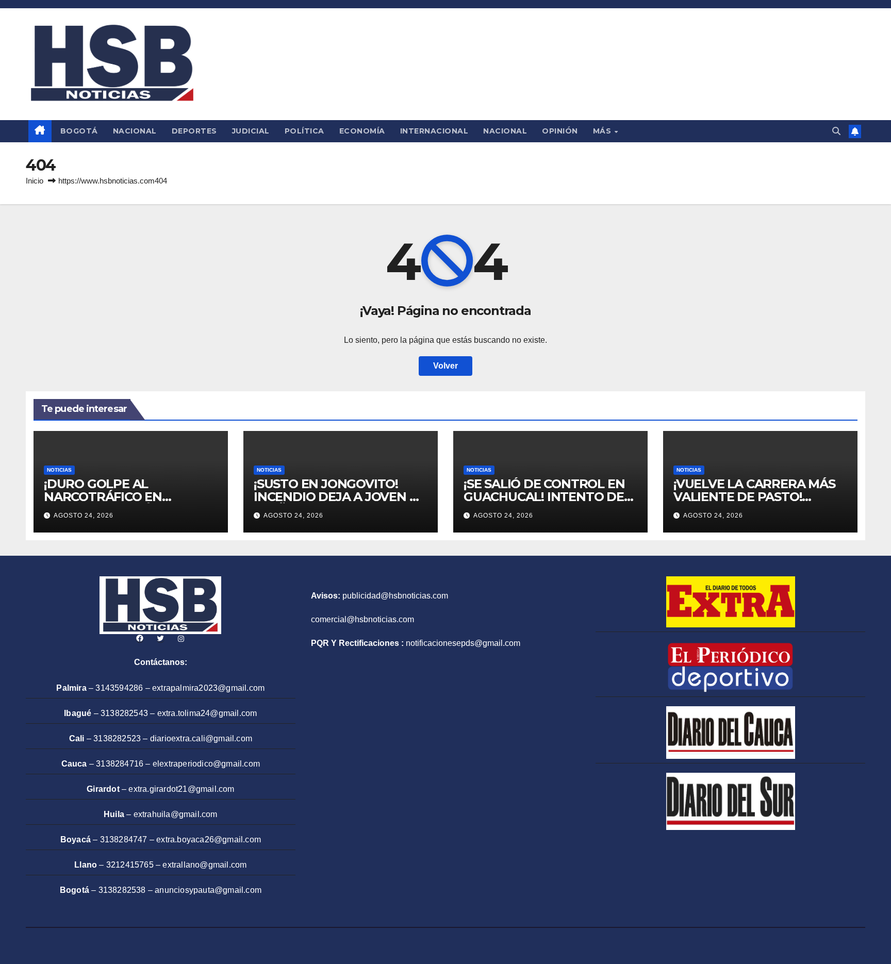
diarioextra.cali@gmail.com (201, 738)
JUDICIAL (251, 131)
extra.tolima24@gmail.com (207, 713)
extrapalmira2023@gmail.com (208, 688)
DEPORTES (194, 131)
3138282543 (124, 713)
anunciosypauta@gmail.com (208, 890)
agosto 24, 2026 (83, 515)
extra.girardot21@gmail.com (181, 789)
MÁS (603, 131)
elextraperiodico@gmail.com (206, 763)
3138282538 (122, 890)
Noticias (59, 470)
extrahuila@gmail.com (176, 814)
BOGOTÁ (79, 131)
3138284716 (119, 763)
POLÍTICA (304, 131)
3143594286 (119, 688)
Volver (445, 365)
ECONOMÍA (362, 131)
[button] (836, 131)
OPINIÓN (560, 131)
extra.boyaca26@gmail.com (208, 839)
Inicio (34, 180)
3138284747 (123, 839)
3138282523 (117, 738)
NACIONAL (135, 131)
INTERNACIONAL (434, 131)
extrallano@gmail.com (204, 864)
